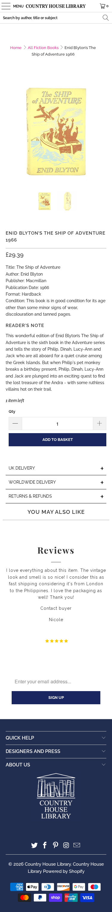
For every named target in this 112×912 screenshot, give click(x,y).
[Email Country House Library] (77, 845)
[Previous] (10, 132)
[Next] (102, 132)
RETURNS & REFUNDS (56, 496)
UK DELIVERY (56, 468)
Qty (12, 411)
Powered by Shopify (64, 871)
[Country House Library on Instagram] (66, 845)
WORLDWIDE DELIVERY (56, 482)
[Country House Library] (56, 6)
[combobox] (56, 18)
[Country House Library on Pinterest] (55, 845)
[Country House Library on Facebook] (45, 845)
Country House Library (48, 864)
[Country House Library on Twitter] (34, 845)
